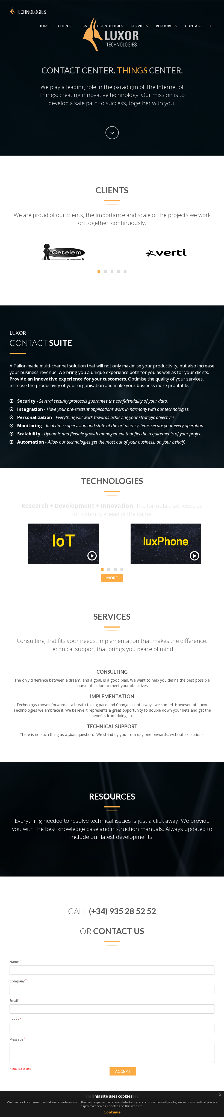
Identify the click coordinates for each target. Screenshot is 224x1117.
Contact (193, 26)
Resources (166, 26)
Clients (65, 26)
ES (212, 26)
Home (44, 26)
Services (139, 26)
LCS (84, 26)
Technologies (109, 26)
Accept (123, 1071)
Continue (112, 1112)
